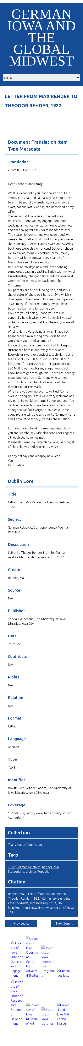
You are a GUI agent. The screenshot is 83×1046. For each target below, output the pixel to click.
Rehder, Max (50, 867)
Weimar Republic (37, 871)
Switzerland (16, 871)
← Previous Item (20, 923)
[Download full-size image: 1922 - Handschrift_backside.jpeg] (41, 129)
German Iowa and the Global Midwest (41, 37)
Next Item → (65, 923)
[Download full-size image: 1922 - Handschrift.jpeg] (41, 118)
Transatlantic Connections (25, 844)
